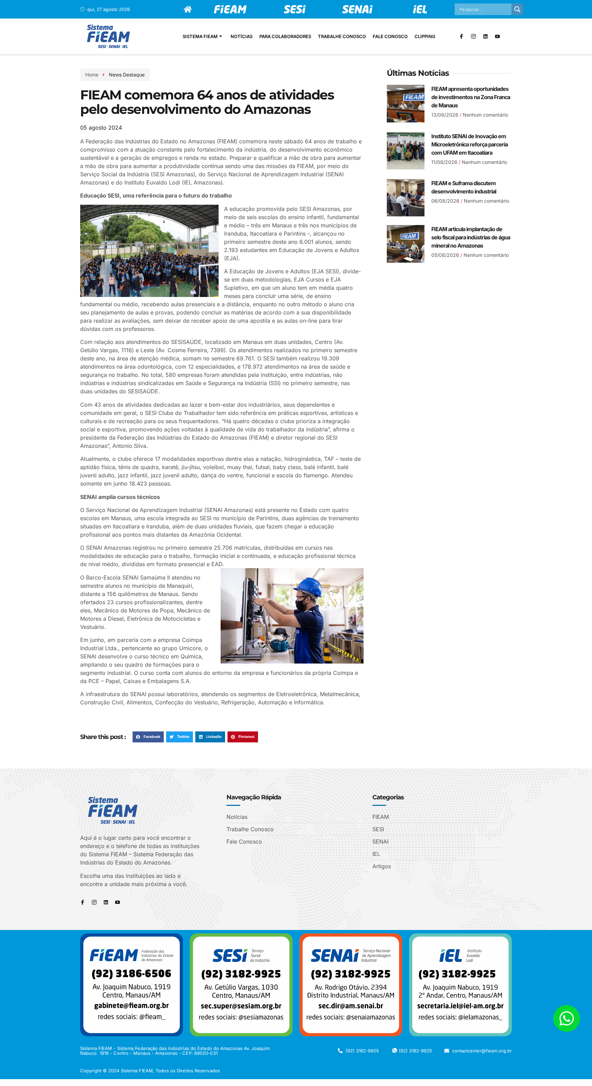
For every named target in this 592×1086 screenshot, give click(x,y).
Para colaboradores (285, 36)
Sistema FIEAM (200, 36)
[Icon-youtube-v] (497, 36)
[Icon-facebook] (461, 36)
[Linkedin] (485, 36)
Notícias (241, 36)
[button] (148, 736)
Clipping (425, 36)
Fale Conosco (390, 36)
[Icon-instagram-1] (473, 36)
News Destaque (127, 74)
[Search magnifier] (517, 9)
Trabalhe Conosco (342, 36)
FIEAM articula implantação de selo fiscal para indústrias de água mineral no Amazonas (470, 237)
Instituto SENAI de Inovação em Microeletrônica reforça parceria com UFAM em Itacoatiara (469, 144)
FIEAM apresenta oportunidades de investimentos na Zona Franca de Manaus (470, 97)
